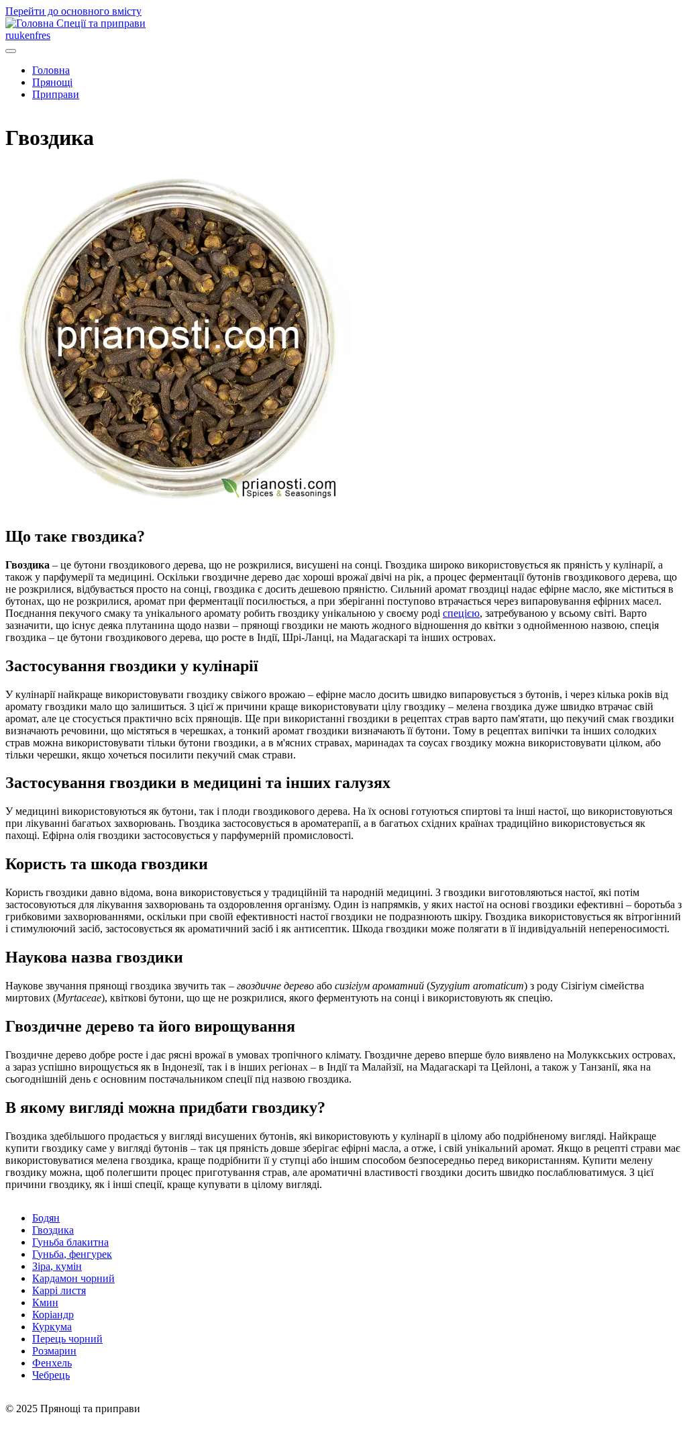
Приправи (55, 94)
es (46, 35)
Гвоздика (53, 1230)
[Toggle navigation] (10, 51)
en (30, 35)
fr (38, 35)
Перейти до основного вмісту (73, 11)
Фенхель (52, 1363)
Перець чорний (67, 1338)
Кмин (45, 1302)
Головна (51, 70)
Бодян (46, 1218)
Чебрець (51, 1375)
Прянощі (52, 82)
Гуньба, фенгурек (72, 1254)
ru (9, 35)
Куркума (52, 1326)
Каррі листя (59, 1290)
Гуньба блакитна (70, 1242)
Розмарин (54, 1350)
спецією (461, 613)
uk (19, 35)
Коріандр (53, 1314)
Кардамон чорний (73, 1278)
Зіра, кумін (57, 1266)
